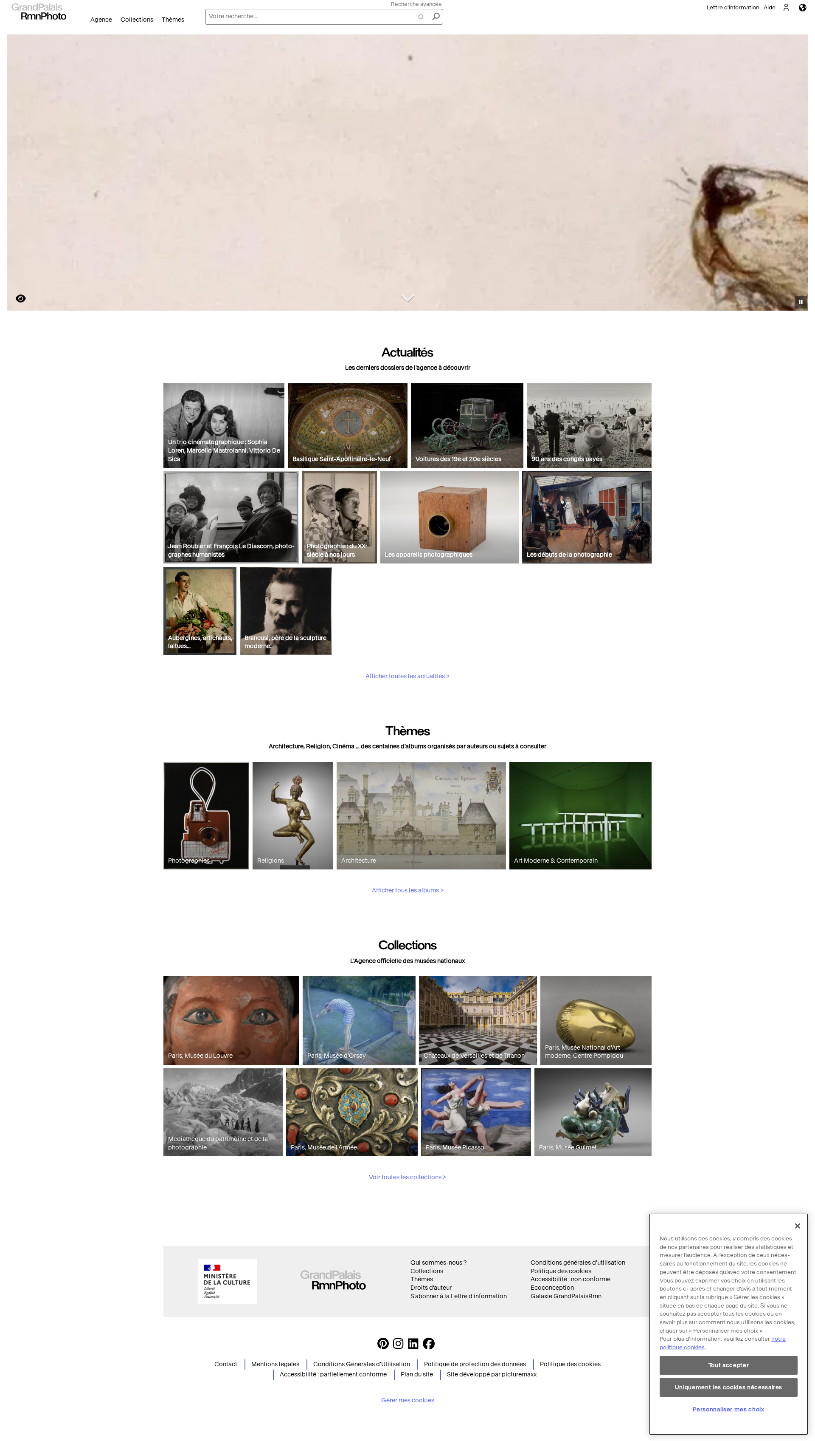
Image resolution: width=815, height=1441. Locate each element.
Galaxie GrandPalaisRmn (566, 1296)
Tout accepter (728, 1365)
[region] (728, 1324)
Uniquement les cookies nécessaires (728, 1387)
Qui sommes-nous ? (438, 1263)
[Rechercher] (436, 17)
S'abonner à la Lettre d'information (458, 1296)
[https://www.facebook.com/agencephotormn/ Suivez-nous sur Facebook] (429, 1346)
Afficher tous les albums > (408, 890)
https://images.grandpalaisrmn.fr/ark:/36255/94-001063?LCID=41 (16, 298)
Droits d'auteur (431, 1288)
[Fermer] (797, 1226)
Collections (137, 20)
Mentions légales (275, 1364)
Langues (803, 7)
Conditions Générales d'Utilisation (361, 1364)
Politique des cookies (561, 1271)
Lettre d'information (733, 7)
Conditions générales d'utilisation (578, 1263)
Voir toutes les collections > (407, 1177)
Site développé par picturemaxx (492, 1374)
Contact (225, 1364)
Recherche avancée (416, 4)
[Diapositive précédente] (18, 174)
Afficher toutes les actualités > (407, 676)
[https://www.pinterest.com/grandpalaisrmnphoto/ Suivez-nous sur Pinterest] (383, 1346)
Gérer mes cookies (407, 1400)
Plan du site (417, 1374)
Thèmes (173, 20)
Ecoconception (552, 1288)
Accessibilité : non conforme (570, 1279)
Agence (101, 20)
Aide (770, 7)
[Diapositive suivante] (797, 174)
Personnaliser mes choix (728, 1409)
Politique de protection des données (475, 1364)
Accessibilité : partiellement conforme (333, 1374)
